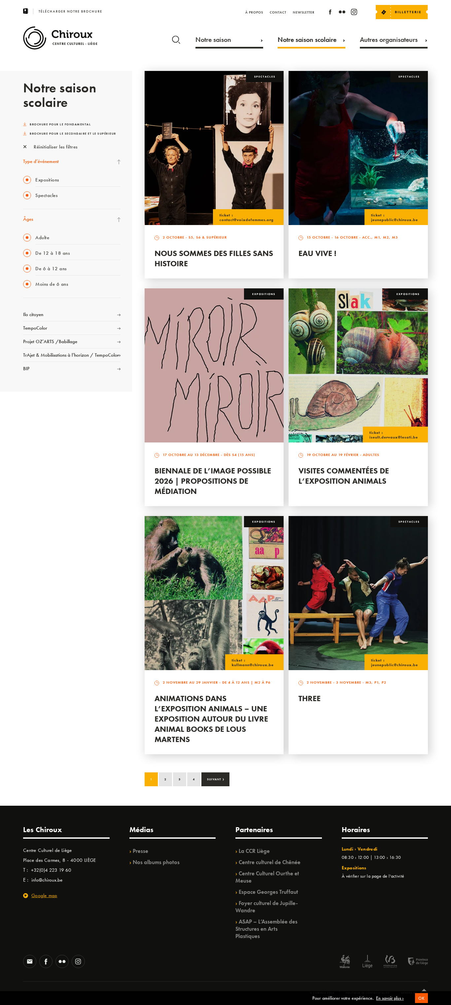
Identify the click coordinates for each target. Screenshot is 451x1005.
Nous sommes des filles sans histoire (214, 258)
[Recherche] (176, 38)
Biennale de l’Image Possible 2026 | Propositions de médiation (213, 481)
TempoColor (35, 328)
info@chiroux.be (46, 880)
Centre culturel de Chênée (269, 862)
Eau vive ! (317, 253)
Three (309, 698)
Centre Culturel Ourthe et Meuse (267, 877)
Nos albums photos (156, 862)
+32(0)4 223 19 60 (51, 870)
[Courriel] (29, 962)
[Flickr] (342, 13)
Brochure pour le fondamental (60, 124)
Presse (140, 851)
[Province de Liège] (413, 962)
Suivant (216, 778)
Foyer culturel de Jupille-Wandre (266, 906)
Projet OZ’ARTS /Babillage (50, 341)
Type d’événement (41, 161)
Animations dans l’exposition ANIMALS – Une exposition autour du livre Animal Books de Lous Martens (211, 718)
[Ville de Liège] (367, 962)
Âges (28, 219)
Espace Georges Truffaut (268, 891)
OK (421, 998)
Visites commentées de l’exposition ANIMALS (343, 476)
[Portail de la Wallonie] (345, 962)
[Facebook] (330, 13)
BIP (26, 368)
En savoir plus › (390, 998)
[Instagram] (354, 13)
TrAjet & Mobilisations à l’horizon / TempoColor (71, 355)
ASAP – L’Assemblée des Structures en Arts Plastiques (266, 929)
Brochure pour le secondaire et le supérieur (73, 134)
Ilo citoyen (33, 314)
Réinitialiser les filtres (55, 147)
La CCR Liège (254, 851)
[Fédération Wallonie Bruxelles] (390, 962)
